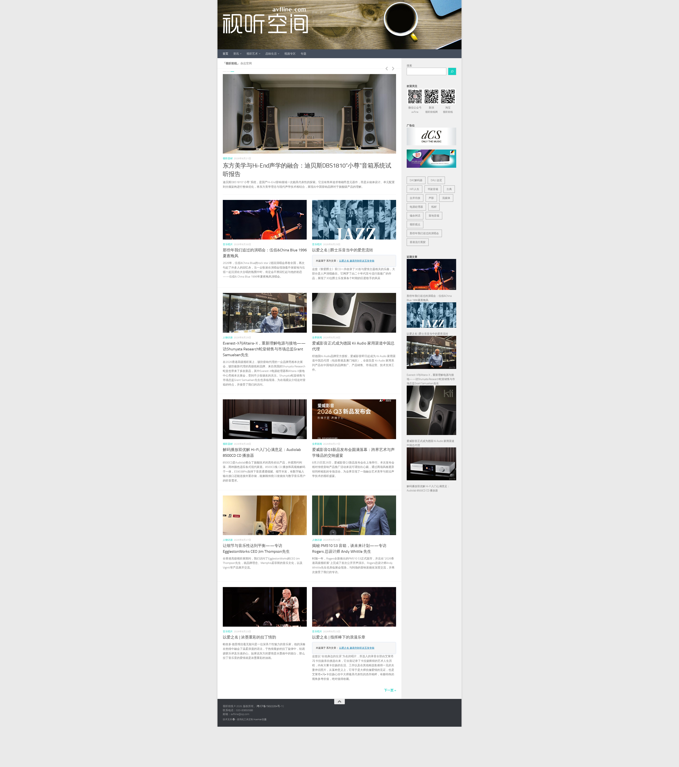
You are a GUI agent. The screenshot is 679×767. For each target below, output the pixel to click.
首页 (225, 53)
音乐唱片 (228, 235)
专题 (303, 53)
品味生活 (271, 53)
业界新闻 (317, 329)
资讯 (236, 53)
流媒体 (446, 198)
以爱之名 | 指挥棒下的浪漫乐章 (338, 629)
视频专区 (290, 53)
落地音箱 (434, 215)
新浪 (431, 109)
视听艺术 (252, 53)
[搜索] (452, 71)
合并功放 (415, 198)
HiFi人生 (414, 189)
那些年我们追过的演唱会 (424, 233)
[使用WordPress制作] (234, 711)
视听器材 (228, 158)
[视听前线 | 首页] (265, 20)
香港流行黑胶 (418, 242)
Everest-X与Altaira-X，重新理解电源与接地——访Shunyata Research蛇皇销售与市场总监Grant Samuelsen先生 (264, 341)
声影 (431, 198)
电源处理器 (416, 206)
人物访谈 (228, 329)
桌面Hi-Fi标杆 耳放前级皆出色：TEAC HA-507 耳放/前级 (295, 165)
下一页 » (390, 682)
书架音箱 (433, 189)
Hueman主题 (260, 711)
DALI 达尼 (436, 180)
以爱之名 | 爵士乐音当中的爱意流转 (342, 241)
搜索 (409, 65)
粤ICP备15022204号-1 (270, 697)
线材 (434, 206)
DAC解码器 (416, 180)
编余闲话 (415, 215)
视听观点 (415, 224)
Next (393, 68)
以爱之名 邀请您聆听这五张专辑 (356, 252)
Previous (387, 68)
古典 (449, 189)
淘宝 (448, 109)
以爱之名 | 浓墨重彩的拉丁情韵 (249, 629)
